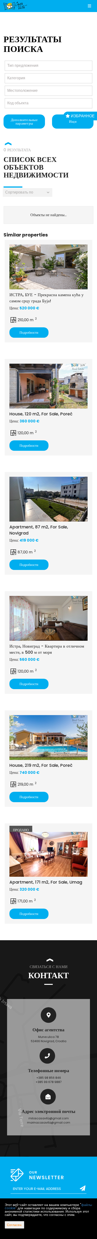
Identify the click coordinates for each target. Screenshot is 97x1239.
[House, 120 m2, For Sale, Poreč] (48, 386)
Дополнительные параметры (24, 121)
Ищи (73, 121)
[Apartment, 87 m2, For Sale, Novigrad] (48, 499)
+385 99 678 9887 (49, 1082)
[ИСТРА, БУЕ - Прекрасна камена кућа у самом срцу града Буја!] (48, 266)
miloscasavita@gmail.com (48, 1118)
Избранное (82, 116)
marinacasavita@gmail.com (48, 1123)
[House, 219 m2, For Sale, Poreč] (48, 737)
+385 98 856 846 (48, 1078)
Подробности (29, 332)
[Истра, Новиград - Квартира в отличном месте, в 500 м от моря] (48, 618)
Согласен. (14, 1224)
